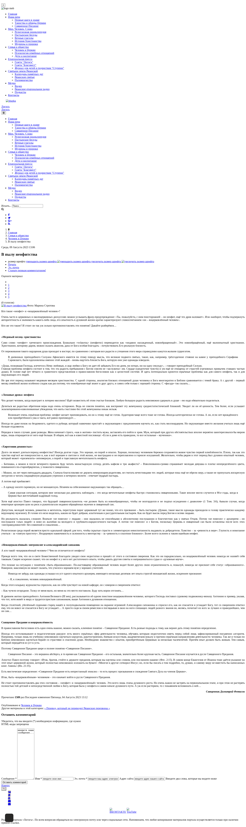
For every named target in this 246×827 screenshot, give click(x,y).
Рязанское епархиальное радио (32, 89)
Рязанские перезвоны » (97, 708)
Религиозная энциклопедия (30, 32)
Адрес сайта (126, 778)
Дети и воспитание (26, 56)
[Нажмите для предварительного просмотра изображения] (14, 305)
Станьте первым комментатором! (27, 270)
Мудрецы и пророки (26, 44)
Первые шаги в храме (27, 20)
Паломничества (24, 80)
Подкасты (20, 92)
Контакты (13, 95)
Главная (12, 14)
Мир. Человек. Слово (20, 29)
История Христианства (28, 41)
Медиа (12, 83)
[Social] (9, 214)
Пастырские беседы (26, 35)
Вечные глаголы (24, 38)
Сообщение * (9, 778)
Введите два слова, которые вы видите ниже (191, 778)
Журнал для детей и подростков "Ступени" (39, 68)
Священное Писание (26, 26)
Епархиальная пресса (20, 59)
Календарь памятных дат (29, 74)
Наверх (5, 785)
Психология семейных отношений (34, 53)
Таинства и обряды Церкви (30, 23)
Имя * (38, 778)
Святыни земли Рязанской (23, 71)
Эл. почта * (80, 778)
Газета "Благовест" (25, 65)
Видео (18, 86)
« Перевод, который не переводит (64, 708)
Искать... (6, 205)
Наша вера (14, 17)
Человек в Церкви (25, 50)
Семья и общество (18, 47)
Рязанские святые (25, 77)
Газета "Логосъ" (24, 62)
